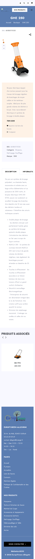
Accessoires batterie (11, 516)
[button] (17, 544)
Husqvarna (7, 501)
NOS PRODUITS (19, 10)
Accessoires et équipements (14, 512)
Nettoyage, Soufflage (14, 153)
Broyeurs (18, 150)
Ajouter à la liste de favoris (15, 127)
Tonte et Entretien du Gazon (14, 505)
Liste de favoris (9, 474)
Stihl (15, 156)
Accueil (8, 23)
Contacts (7, 477)
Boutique (17, 23)
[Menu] (32, 10)
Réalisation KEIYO (17, 551)
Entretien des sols (10, 527)
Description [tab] (10, 172)
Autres (6, 530)
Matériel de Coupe (10, 509)
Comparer (12, 132)
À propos (7, 467)
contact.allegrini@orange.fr (13, 440)
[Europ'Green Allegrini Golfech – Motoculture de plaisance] (5, 9)
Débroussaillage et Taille (12, 523)
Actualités (7, 470)
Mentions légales (10, 481)
